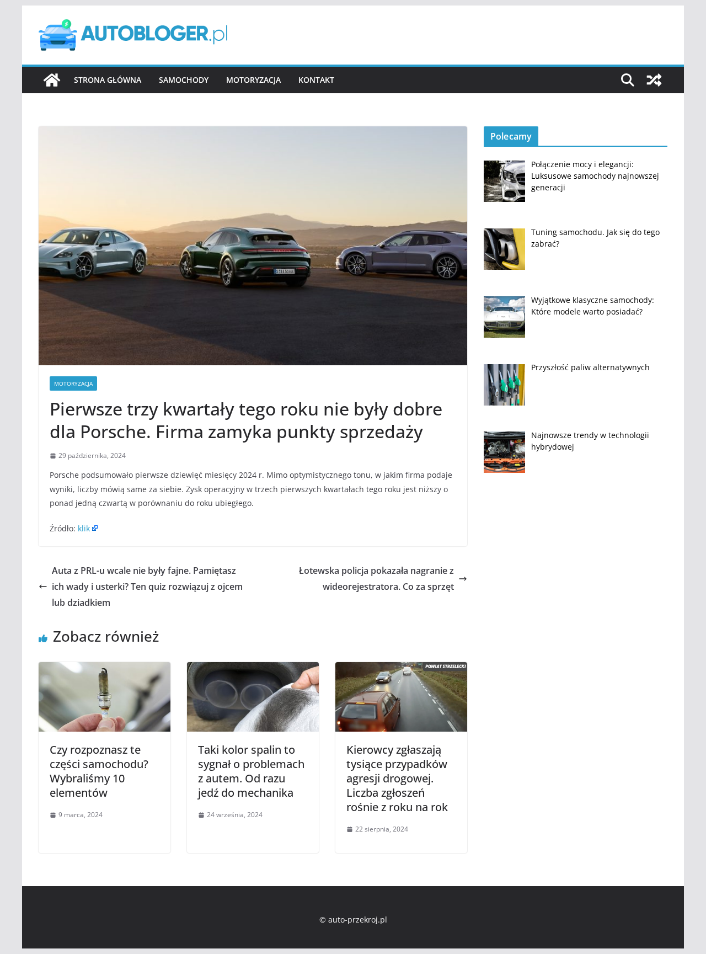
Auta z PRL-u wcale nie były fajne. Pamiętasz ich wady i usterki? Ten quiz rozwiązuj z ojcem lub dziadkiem (147, 586)
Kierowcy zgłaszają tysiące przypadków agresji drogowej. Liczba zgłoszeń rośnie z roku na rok (397, 778)
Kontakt (316, 79)
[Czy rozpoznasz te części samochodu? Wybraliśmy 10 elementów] (104, 670)
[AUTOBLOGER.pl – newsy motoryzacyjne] (52, 80)
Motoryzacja (253, 79)
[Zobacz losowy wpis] (654, 80)
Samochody (183, 79)
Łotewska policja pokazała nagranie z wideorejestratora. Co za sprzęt (376, 578)
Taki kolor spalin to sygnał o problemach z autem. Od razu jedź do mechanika (251, 771)
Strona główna (107, 79)
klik (84, 528)
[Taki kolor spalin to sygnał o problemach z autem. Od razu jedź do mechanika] (253, 670)
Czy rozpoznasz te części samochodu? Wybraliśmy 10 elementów (99, 771)
